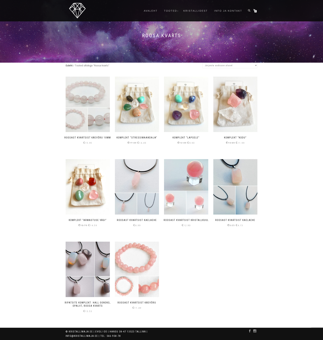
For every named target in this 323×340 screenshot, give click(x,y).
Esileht (69, 65)
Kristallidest (195, 11)
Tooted (170, 11)
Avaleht (151, 11)
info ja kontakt (228, 11)
